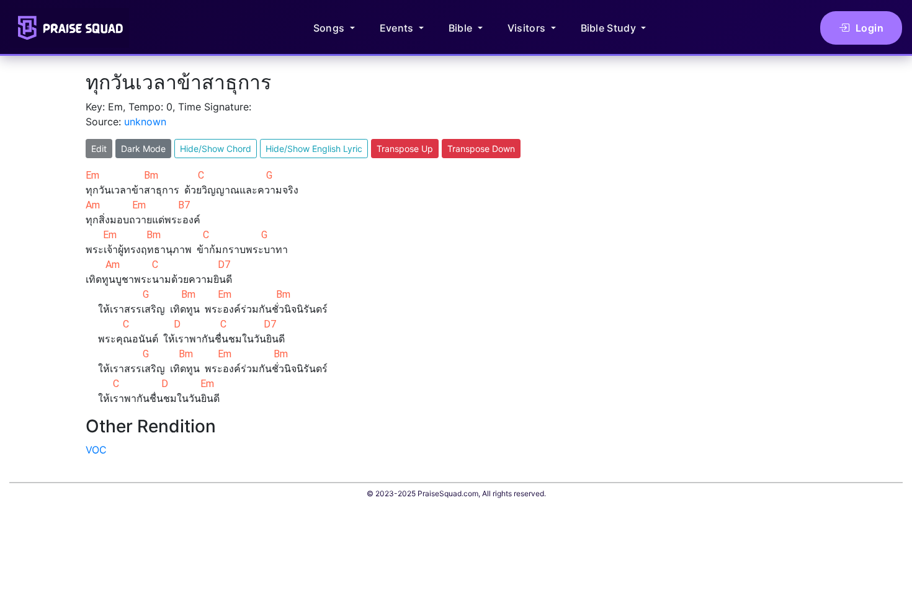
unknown (145, 121)
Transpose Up (405, 148)
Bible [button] (462, 28)
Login (870, 28)
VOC (96, 450)
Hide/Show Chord (215, 148)
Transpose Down (481, 148)
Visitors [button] (527, 28)
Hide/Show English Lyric (314, 148)
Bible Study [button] (610, 28)
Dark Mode (143, 148)
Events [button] (398, 28)
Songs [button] (330, 28)
